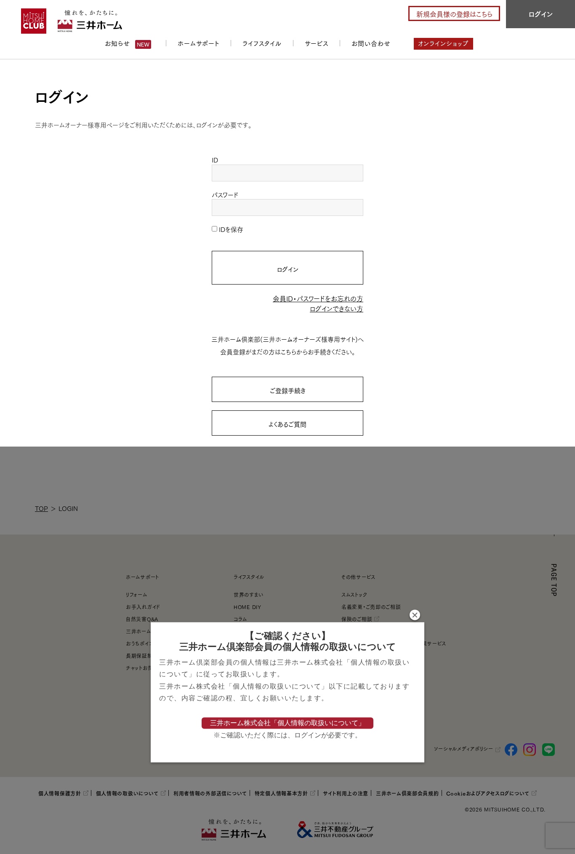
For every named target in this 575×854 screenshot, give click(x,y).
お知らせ (117, 43)
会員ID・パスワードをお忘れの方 (318, 298)
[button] (415, 614)
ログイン (287, 269)
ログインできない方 (336, 308)
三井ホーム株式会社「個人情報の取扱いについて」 (287, 722)
